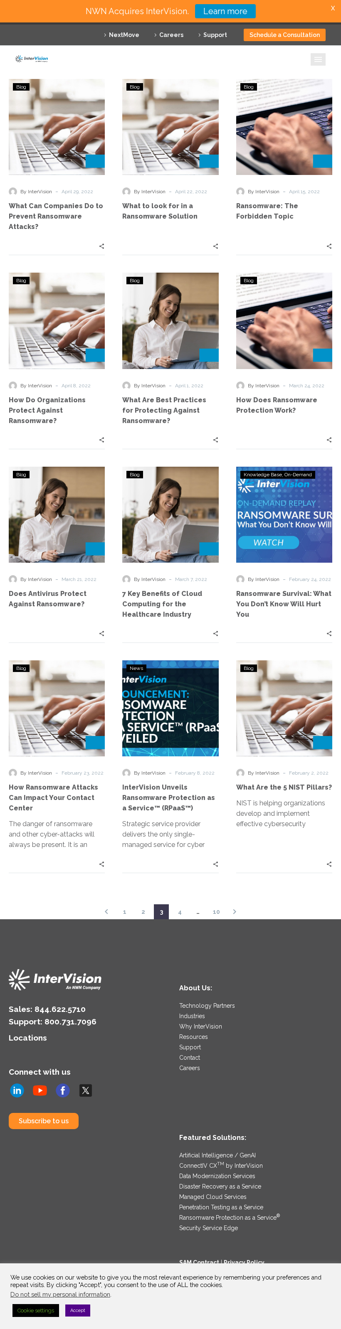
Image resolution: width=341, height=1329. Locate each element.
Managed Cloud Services (213, 1197)
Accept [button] (77, 1310)
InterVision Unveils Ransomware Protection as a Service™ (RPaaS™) (168, 797)
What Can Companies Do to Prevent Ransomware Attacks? (56, 216)
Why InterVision (200, 1026)
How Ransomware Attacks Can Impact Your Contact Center (53, 797)
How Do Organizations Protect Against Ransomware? (47, 410)
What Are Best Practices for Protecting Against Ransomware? (164, 410)
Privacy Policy (244, 1262)
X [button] (333, 8)
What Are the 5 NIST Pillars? (284, 787)
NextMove (124, 35)
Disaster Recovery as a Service (220, 1186)
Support (215, 35)
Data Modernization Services (217, 1176)
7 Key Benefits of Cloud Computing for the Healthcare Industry (162, 604)
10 (216, 911)
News (136, 668)
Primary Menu (318, 59)
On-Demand (298, 474)
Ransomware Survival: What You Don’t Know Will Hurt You (283, 604)
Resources (193, 1037)
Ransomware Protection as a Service (229, 1217)
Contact (189, 1057)
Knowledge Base (263, 474)
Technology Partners (207, 1005)
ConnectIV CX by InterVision (221, 1165)
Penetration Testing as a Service (221, 1207)
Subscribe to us (44, 1121)
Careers (171, 35)
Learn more (225, 11)
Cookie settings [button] (35, 1310)
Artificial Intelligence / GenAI (217, 1155)
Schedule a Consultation (285, 35)
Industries (192, 1016)
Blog (21, 87)
